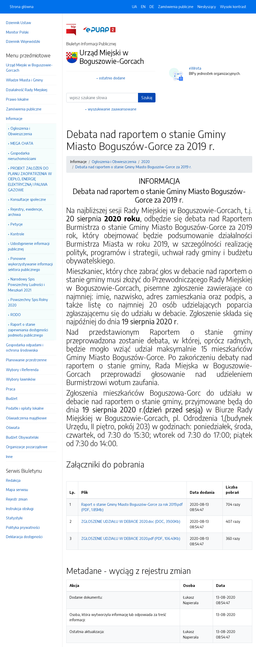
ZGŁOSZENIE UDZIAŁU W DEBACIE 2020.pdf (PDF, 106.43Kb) (130, 538)
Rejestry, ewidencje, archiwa (25, 212)
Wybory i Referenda (22, 369)
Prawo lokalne (17, 99)
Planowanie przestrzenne (26, 360)
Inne (9, 456)
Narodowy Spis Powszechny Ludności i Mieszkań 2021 (26, 284)
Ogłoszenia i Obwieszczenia (20, 131)
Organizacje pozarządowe (27, 446)
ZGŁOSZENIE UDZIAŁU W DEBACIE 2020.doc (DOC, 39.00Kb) (130, 521)
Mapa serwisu (17, 489)
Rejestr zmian (17, 499)
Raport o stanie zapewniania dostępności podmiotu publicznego (28, 329)
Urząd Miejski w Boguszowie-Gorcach (29, 68)
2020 (145, 161)
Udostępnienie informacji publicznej (29, 246)
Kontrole (17, 234)
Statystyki (14, 518)
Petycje (16, 224)
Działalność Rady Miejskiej (26, 89)
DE (152, 6)
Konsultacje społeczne (28, 199)
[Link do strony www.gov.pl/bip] (74, 29)
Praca (10, 389)
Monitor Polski (17, 32)
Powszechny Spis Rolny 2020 (28, 302)
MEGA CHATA (21, 143)
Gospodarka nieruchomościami (22, 156)
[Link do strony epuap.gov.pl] (99, 29)
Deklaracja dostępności (24, 536)
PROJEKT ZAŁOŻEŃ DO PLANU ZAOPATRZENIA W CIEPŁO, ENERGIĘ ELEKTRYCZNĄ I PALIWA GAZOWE (30, 179)
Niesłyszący (207, 6)
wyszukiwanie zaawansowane (112, 109)
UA (134, 6)
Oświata (13, 427)
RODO (15, 314)
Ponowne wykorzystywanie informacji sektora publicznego (30, 263)
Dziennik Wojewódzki (23, 41)
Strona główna (22, 6)
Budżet (12, 398)
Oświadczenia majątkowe (26, 418)
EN (143, 6)
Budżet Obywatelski (22, 437)
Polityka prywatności (23, 527)
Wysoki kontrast (233, 6)
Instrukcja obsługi (20, 508)
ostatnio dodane (112, 78)
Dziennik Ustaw (18, 22)
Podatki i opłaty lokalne (25, 408)
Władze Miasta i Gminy (24, 80)
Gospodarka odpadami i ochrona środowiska (24, 348)
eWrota (195, 68)
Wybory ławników (21, 379)
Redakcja (13, 480)
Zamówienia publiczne (24, 109)
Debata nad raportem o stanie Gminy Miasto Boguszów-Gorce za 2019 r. (133, 167)
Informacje (14, 118)
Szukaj (146, 97)
